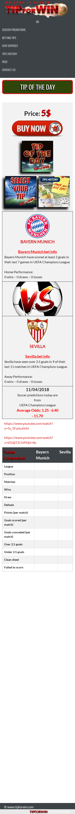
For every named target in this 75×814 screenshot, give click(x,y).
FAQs (5, 61)
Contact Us (9, 69)
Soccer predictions (14, 29)
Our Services (10, 45)
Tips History (9, 53)
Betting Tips (9, 37)
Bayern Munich (37, 241)
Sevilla (37, 346)
